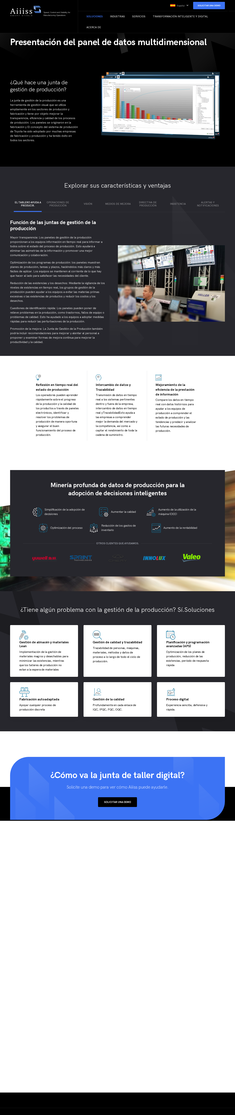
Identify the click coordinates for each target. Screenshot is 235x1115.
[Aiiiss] (42, 11)
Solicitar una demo (117, 802)
